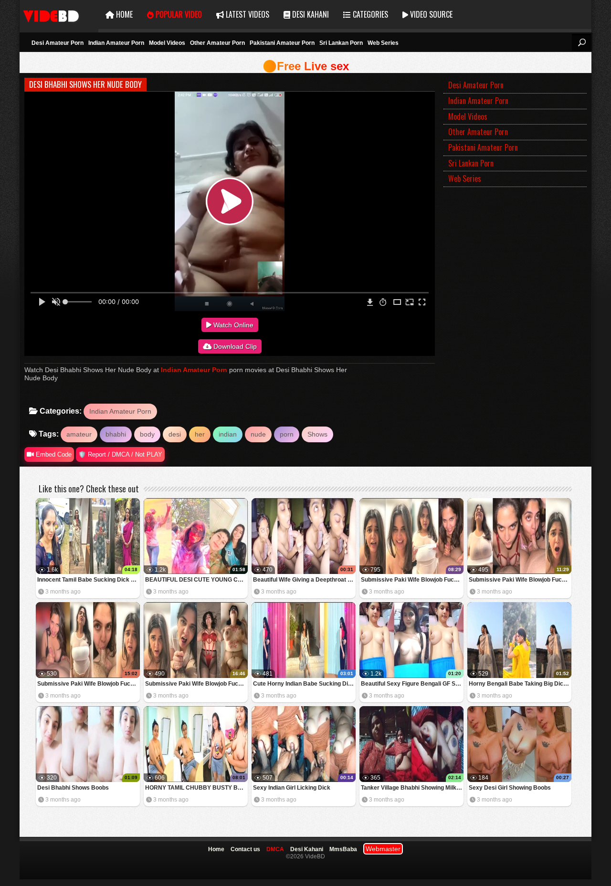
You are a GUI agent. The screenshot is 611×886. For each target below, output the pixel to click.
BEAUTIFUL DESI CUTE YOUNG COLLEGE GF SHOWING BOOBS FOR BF (196, 579)
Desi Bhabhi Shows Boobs (73, 787)
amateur (79, 434)
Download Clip (234, 346)
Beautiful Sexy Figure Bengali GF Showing (412, 683)
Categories (369, 14)
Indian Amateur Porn (116, 43)
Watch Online (232, 325)
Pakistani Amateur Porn (282, 43)
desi (175, 434)
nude (258, 434)
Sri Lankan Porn (341, 43)
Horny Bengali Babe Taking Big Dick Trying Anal (520, 683)
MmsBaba (343, 849)
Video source (430, 14)
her (200, 434)
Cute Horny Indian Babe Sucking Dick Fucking (304, 683)
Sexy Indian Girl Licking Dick (291, 787)
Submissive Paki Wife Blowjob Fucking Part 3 (520, 579)
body (147, 434)
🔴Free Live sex (306, 66)
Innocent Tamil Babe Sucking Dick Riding (88, 579)
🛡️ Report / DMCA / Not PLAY (120, 454)
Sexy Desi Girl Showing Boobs (510, 787)
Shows (317, 434)
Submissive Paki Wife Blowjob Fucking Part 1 (196, 683)
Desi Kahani (309, 14)
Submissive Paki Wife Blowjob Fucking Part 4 (412, 579)
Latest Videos (246, 14)
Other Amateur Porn (217, 43)
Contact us (245, 849)
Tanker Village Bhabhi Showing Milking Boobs (412, 787)
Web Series (383, 43)
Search (581, 42)
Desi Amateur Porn (58, 43)
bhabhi (115, 434)
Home (123, 14)
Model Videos (167, 43)
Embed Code (53, 454)
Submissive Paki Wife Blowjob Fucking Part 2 (88, 683)
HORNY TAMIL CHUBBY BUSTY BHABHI (196, 787)
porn (287, 434)
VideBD (59, 14)
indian (228, 434)
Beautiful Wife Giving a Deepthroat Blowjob (304, 579)
